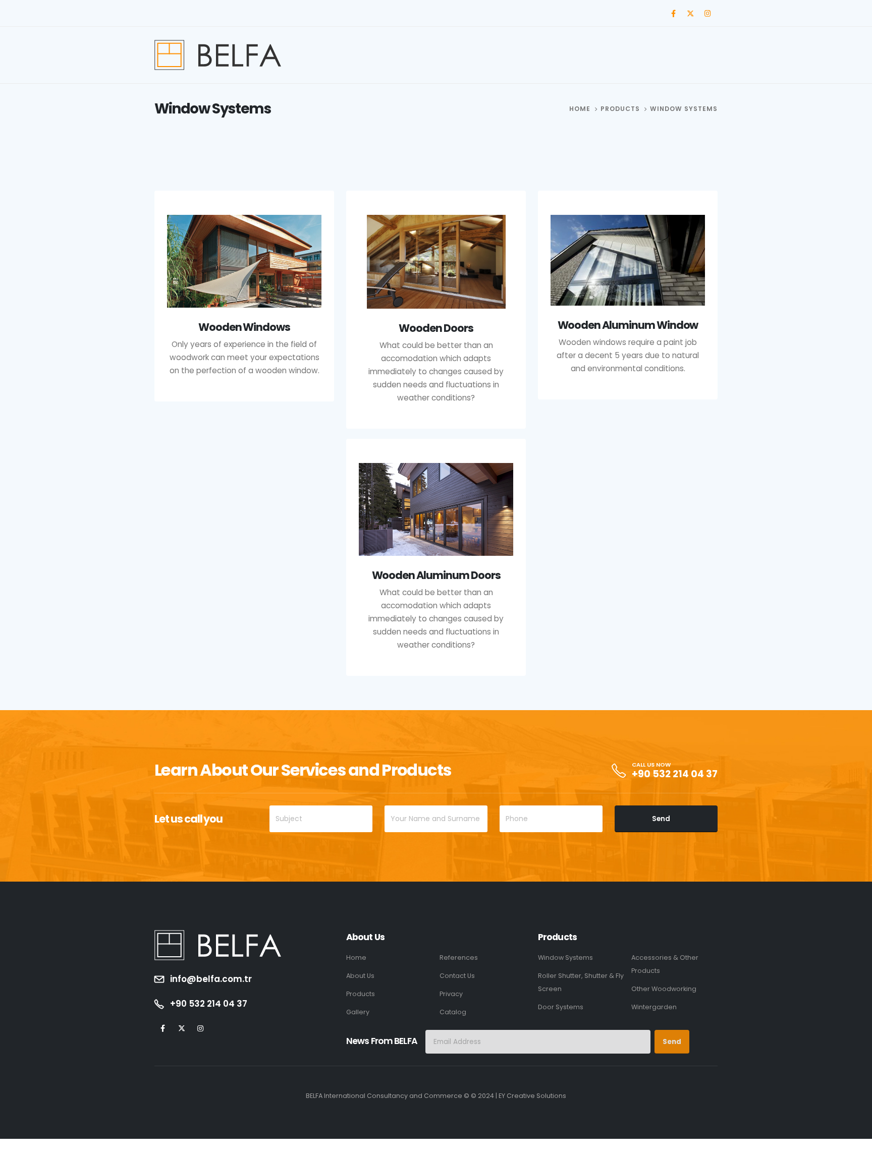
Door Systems (560, 1007)
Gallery (357, 1012)
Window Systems (565, 957)
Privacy (451, 994)
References (459, 957)
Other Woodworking (663, 988)
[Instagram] (707, 13)
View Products (241, 437)
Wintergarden (654, 1007)
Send (661, 819)
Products (360, 994)
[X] (690, 13)
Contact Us (457, 975)
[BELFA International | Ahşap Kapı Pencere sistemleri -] (217, 55)
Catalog (453, 1012)
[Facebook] (673, 13)
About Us (360, 975)
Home (356, 957)
